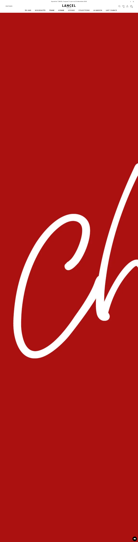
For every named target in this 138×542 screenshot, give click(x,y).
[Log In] (127, 6)
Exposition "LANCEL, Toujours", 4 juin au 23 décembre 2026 (69, 1)
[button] (130, 1)
